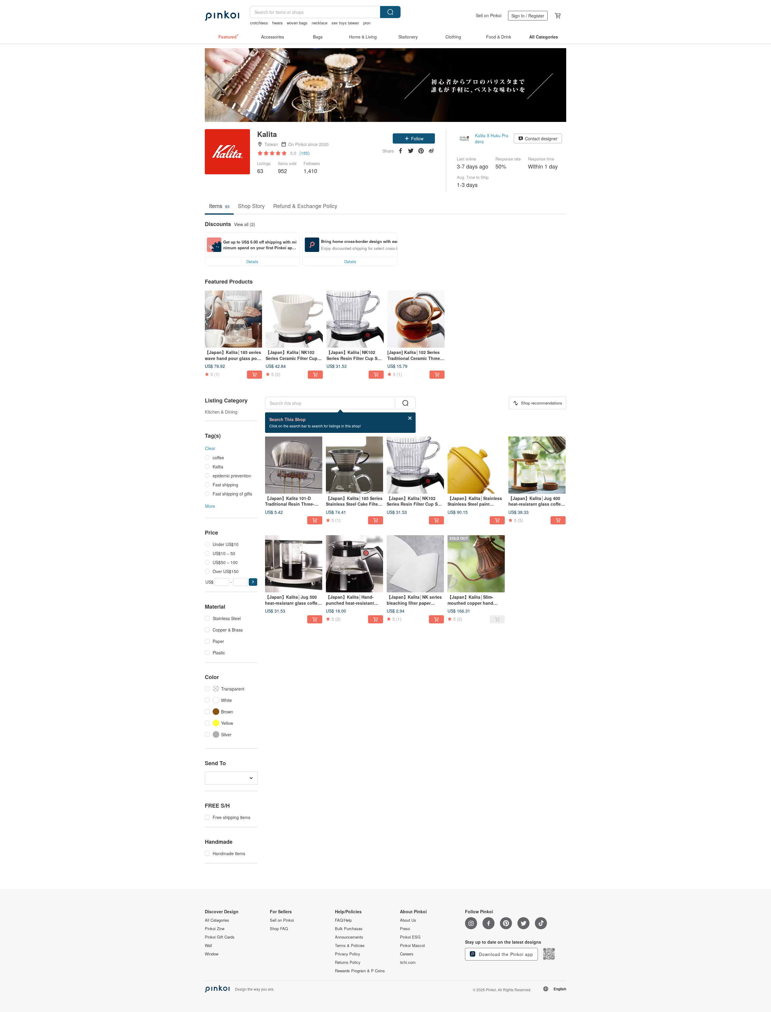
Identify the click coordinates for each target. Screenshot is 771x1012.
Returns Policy (348, 962)
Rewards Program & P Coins (360, 971)
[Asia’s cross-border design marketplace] (222, 15)
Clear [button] (210, 448)
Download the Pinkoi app (505, 954)
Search (390, 12)
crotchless (259, 23)
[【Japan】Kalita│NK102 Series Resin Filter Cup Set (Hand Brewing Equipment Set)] (355, 319)
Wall (208, 945)
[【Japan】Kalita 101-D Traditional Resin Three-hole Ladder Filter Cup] (293, 465)
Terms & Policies (350, 945)
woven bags (297, 23)
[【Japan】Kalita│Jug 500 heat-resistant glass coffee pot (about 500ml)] (293, 563)
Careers (407, 954)
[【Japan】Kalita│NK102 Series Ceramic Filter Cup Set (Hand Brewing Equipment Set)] (294, 319)
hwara (277, 23)
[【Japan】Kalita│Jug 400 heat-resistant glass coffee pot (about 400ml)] (537, 465)
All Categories (217, 920)
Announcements (349, 937)
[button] (414, 138)
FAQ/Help (343, 920)
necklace (319, 23)
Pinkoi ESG (410, 937)
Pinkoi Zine (214, 929)
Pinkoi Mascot (412, 945)
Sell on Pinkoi (488, 15)
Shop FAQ (279, 929)
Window (211, 954)
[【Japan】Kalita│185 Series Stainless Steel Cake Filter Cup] (354, 465)
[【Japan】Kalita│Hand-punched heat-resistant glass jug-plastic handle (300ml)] (354, 563)
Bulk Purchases (349, 929)
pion (366, 23)
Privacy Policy (347, 954)
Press (405, 929)
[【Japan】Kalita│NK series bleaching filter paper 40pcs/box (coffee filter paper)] (415, 563)
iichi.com (408, 962)
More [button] (210, 506)
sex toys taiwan (345, 23)
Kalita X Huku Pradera (491, 138)
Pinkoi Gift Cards (220, 937)
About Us (408, 920)
